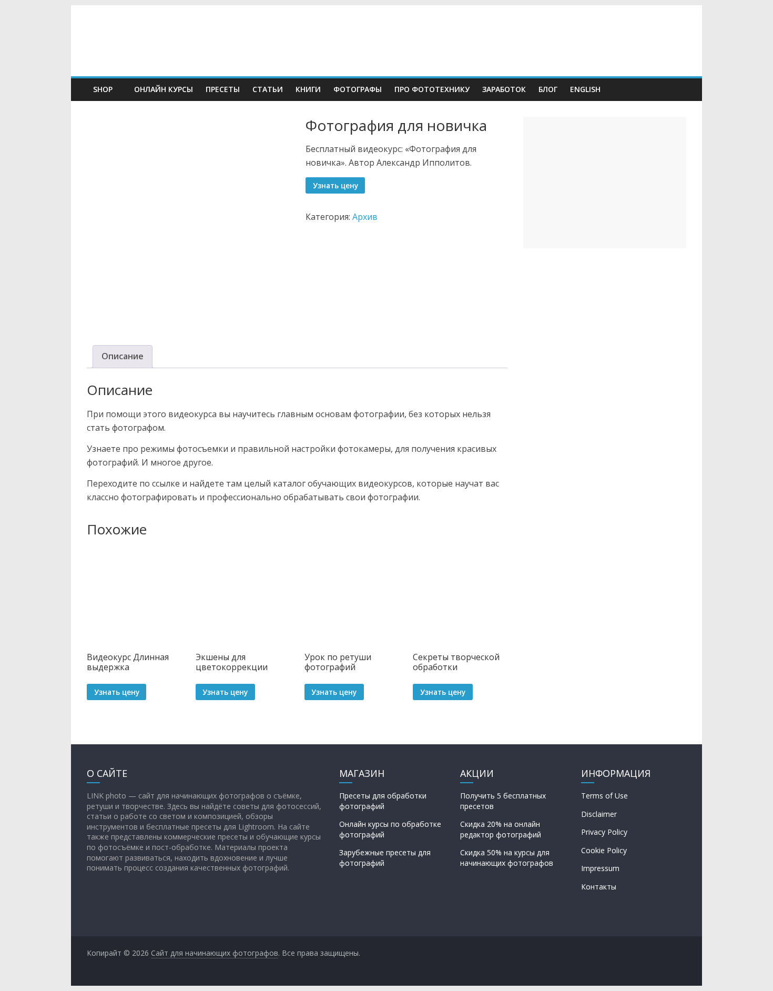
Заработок (504, 89)
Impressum (600, 868)
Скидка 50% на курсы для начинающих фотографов (506, 857)
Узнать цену (335, 185)
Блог (547, 89)
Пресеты (223, 89)
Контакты (598, 887)
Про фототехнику (432, 89)
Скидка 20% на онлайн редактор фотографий (500, 829)
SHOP (103, 89)
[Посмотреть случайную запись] (675, 89)
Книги (308, 89)
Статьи (267, 89)
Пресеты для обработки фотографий (382, 801)
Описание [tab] (122, 356)
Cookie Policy (604, 850)
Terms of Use (604, 796)
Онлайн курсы (163, 89)
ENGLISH (585, 89)
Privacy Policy (604, 832)
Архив (365, 217)
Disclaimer (599, 814)
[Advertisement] (604, 182)
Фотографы (357, 89)
